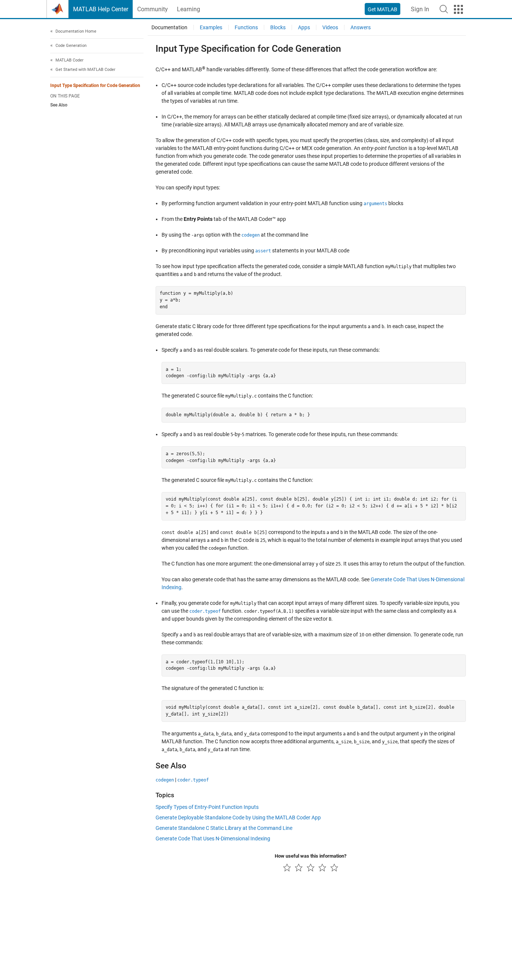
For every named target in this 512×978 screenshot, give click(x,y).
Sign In (420, 9)
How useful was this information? (310, 856)
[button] (444, 9)
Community (152, 9)
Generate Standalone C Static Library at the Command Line (224, 828)
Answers (360, 27)
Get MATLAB (382, 9)
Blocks (278, 27)
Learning (188, 9)
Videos (330, 27)
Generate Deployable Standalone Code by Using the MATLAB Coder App (238, 817)
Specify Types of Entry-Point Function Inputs (207, 807)
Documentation (169, 27)
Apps (304, 27)
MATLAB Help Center (100, 9)
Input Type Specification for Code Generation (95, 85)
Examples (211, 27)
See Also (58, 105)
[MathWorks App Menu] (458, 9)
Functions (246, 27)
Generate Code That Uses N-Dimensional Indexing (213, 839)
